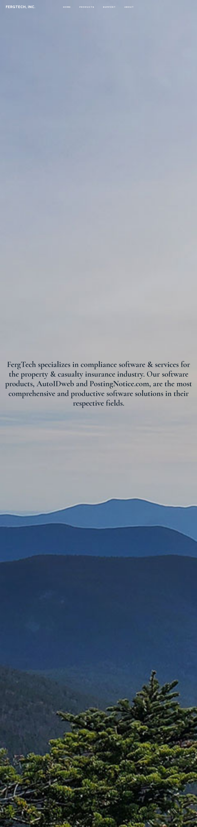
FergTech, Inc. (20, 7)
